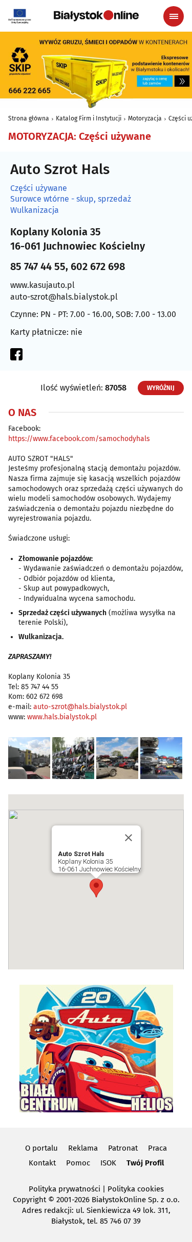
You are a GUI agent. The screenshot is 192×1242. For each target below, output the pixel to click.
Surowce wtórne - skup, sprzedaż (70, 199)
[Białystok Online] (96, 15)
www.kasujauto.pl (42, 285)
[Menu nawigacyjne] (173, 16)
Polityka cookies (136, 1189)
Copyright (29, 1199)
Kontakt (42, 1162)
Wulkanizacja (34, 210)
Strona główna (28, 118)
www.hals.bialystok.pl (62, 717)
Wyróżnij (161, 388)
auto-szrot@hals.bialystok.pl (64, 297)
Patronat (123, 1148)
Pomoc (78, 1162)
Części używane (38, 188)
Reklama (83, 1148)
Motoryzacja (145, 118)
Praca (157, 1148)
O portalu (41, 1148)
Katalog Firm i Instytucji (88, 118)
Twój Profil (145, 1162)
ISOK (108, 1162)
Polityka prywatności (64, 1189)
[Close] (128, 837)
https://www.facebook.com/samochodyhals (79, 438)
